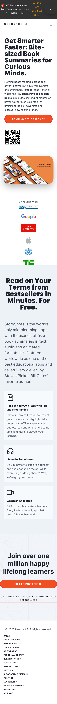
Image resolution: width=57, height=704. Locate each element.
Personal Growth (14, 655)
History (8, 670)
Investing (10, 689)
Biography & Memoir (16, 674)
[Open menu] (50, 25)
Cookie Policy (12, 639)
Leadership (10, 682)
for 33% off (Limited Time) (37, 9)
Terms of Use (11, 647)
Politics (9, 678)
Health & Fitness (14, 685)
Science (8, 693)
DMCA (7, 636)
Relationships (12, 659)
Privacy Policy (13, 643)
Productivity (12, 666)
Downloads (10, 651)
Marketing (10, 662)
